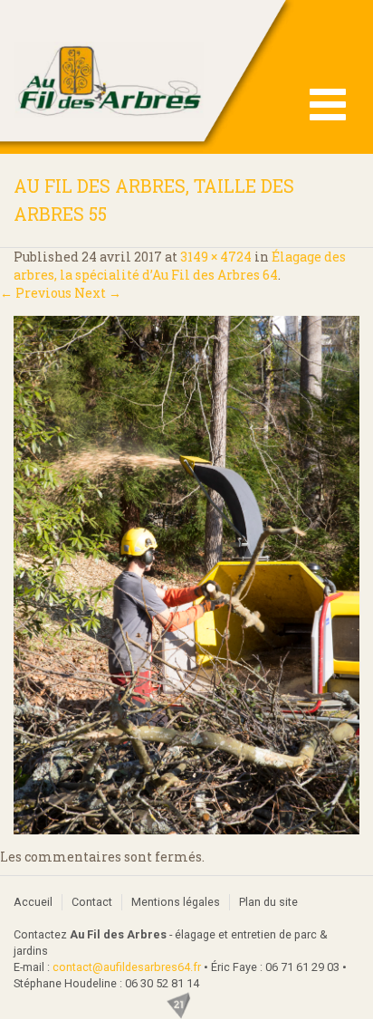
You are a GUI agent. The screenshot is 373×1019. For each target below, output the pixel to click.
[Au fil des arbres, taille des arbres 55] (186, 575)
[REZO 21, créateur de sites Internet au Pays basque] (187, 1005)
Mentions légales (175, 902)
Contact (92, 902)
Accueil (33, 902)
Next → (97, 292)
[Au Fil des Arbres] (186, 77)
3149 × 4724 (216, 256)
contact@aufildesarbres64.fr (127, 967)
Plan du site (268, 902)
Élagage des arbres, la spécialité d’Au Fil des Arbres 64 (180, 265)
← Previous (36, 292)
